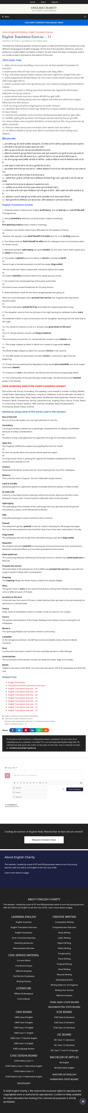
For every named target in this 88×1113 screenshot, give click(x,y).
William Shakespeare (23, 993)
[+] (46, 782)
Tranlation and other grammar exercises (26, 685)
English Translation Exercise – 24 (22, 707)
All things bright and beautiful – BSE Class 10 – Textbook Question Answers (30, 721)
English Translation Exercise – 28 (22, 694)
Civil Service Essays (23, 965)
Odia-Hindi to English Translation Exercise (19, 719)
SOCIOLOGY (23, 1083)
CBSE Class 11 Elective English (23, 1038)
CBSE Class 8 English (24, 1017)
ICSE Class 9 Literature (64, 1022)
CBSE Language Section (23, 1048)
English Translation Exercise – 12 (15, 724)
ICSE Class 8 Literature (64, 1017)
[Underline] (20, 782)
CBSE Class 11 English (23, 1033)
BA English (64, 1062)
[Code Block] (36, 782)
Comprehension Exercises (64, 927)
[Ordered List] (27, 782)
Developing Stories (64, 979)
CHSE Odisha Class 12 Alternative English (23, 1076)
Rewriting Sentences (23, 943)
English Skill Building (18, 32)
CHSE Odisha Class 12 (24, 1071)
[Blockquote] (33, 782)
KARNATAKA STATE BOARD (64, 1079)
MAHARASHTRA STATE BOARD (64, 1006)
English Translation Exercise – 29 (22, 691)
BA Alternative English (64, 1067)
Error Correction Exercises (24, 937)
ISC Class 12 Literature (64, 1045)
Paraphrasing (64, 953)
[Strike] (24, 782)
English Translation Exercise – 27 (22, 698)
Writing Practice (24, 981)
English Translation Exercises (24, 927)
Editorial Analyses (24, 971)
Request (55, 2)
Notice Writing (64, 948)
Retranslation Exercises (23, 948)
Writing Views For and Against (64, 985)
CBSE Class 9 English (24, 1022)
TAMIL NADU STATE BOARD (64, 1002)
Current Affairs (24, 960)
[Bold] (14, 782)
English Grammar (24, 922)
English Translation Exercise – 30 (22, 688)
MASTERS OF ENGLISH (64, 1074)
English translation (16, 682)
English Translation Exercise (41, 32)
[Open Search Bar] (85, 17)
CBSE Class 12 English (23, 1043)
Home (32, 2)
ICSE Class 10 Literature (64, 1027)
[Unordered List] (30, 782)
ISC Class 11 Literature (64, 1040)
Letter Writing (64, 937)
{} (43, 782)
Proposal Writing (64, 964)
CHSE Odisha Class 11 (24, 1060)
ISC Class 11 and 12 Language (64, 1050)
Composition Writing (64, 922)
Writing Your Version (64, 990)
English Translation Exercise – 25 (22, 704)
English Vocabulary (23, 932)
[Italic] (17, 782)
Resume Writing (64, 974)
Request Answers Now (44, 839)
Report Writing (64, 943)
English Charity (44, 8)
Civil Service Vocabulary (23, 976)
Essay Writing (64, 932)
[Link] (40, 782)
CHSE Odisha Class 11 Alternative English (23, 1066)
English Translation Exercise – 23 (22, 710)
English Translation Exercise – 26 (22, 701)
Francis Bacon (23, 998)
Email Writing (64, 969)
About (43, 2)
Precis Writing (64, 958)
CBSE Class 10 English (23, 1027)
